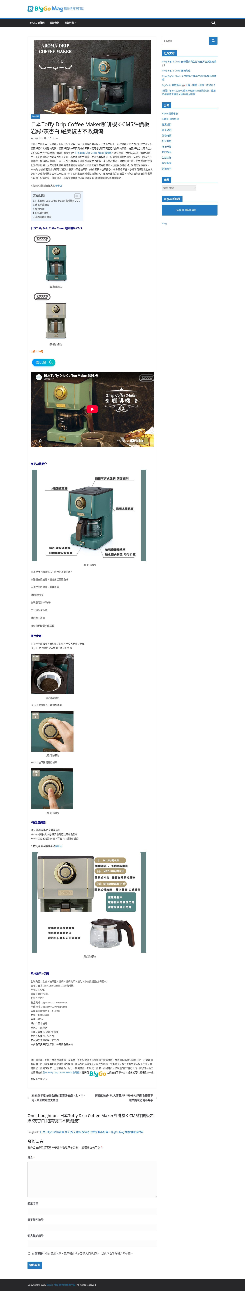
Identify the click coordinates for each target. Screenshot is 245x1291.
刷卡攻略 (166, 130)
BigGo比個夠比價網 (186, 210)
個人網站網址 (36, 1235)
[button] (76, 22)
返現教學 (166, 168)
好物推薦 (35, 116)
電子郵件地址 (36, 1219)
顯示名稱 (33, 1203)
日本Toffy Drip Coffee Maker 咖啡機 (93, 153)
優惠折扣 (166, 124)
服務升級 (166, 146)
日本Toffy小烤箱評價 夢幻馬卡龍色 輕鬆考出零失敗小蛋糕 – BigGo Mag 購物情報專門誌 (92, 1132)
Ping (164, 223)
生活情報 (166, 157)
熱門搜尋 (166, 152)
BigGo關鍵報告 (170, 113)
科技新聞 (166, 163)
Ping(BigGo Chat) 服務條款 (176, 70)
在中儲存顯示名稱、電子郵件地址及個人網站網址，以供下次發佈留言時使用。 (82, 1253)
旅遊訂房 (166, 141)
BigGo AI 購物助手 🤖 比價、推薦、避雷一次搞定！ (189, 85)
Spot (57, 138)
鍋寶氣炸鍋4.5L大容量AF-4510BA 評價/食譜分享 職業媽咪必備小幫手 (124, 1098)
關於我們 (54, 22)
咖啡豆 (58, 185)
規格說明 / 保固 (43, 217)
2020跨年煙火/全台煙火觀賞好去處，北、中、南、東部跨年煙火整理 (59, 1098)
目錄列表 (69, 22)
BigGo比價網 (37, 22)
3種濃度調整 (41, 213)
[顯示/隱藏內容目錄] (76, 196)
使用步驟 (39, 209)
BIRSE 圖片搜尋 (170, 119)
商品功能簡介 (42, 205)
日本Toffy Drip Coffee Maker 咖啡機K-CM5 (57, 201)
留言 (31, 1157)
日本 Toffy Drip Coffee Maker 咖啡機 (61, 1072)
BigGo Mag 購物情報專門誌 (61, 1284)
